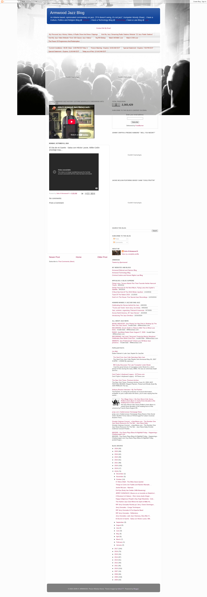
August (118, 525)
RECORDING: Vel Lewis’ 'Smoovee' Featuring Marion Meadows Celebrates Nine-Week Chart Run (133, 337)
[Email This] (86, 194)
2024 (116, 454)
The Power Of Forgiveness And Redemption (64, 41)
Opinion (86, 20)
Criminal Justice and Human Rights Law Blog (127, 275)
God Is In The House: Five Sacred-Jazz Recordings (129, 297)
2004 (116, 580)
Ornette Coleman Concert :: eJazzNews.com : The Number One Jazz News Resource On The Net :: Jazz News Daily (134, 422)
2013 (116, 560)
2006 (116, 574)
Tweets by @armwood (119, 262)
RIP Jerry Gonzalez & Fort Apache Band (129, 510)
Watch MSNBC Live (116, 38)
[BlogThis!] (88, 194)
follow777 (121, 589)
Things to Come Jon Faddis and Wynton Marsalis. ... (134, 484)
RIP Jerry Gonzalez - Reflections (127, 513)
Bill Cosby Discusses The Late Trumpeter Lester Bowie (132, 365)
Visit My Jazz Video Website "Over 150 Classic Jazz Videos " (70, 38)
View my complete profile (130, 254)
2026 (116, 448)
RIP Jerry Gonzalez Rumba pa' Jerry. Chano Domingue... (135, 504)
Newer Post (54, 257)
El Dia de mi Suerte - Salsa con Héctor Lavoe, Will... (133, 519)
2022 (116, 460)
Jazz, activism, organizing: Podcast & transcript (128, 310)
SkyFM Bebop (100, 38)
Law (146, 20)
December (120, 474)
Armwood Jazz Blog (67, 12)
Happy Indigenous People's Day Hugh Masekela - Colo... (135, 499)
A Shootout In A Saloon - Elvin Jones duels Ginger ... (133, 496)
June (118, 531)
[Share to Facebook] (92, 194)
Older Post (102, 257)
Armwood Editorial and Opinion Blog (124, 270)
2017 (116, 548)
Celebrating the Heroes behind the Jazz (125, 305)
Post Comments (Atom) (66, 261)
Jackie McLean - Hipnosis (124, 487)
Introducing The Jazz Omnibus (122, 315)
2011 (116, 565)
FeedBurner (139, 125)
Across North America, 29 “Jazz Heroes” (126, 313)
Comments (119, 242)
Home (79, 257)
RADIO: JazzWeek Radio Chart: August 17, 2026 (128, 332)
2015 (116, 554)
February (119, 542)
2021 (116, 463)
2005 (116, 577)
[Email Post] (82, 193)
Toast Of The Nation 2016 (121, 294)
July (117, 528)
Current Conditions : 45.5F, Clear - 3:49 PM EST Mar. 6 (68, 48)
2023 (116, 457)
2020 (116, 465)
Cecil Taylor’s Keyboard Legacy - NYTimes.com (128, 374)
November (120, 476)
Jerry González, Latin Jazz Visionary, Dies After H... (133, 516)
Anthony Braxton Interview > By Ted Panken (127, 389)
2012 (116, 563)
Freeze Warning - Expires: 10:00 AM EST (105, 48)
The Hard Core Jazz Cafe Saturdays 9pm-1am (129, 357)
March (118, 539)
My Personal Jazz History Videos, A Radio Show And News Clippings (73, 34)
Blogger (136, 589)
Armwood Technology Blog (121, 273)
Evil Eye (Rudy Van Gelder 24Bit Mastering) (130, 490)
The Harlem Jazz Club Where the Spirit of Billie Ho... (133, 502)
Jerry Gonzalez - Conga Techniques (128, 507)
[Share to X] (90, 194)
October (119, 479)
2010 (116, 568)
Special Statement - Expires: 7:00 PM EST (138, 48)
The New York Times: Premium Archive (125, 380)
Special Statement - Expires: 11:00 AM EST (64, 51)
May (118, 534)
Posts (117, 239)
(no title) (115, 351)
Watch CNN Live (132, 38)
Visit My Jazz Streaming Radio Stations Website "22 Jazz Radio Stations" (127, 34)
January (119, 545)
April (118, 536)
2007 (116, 571)
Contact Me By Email (103, 28)
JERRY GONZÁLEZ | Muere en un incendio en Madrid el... (136, 493)
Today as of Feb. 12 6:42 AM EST (94, 51)
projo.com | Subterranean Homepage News (127, 412)
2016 (116, 551)
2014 (116, 557)
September (120, 522)
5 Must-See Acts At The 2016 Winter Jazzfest (127, 292)
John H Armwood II (131, 251)
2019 (116, 468)
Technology (120, 20)
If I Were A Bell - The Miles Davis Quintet (129, 482)
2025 (116, 451)
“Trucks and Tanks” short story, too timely (126, 308)
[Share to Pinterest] (94, 194)
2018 (116, 471)
